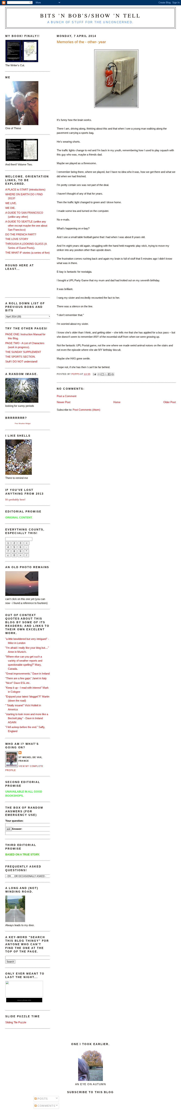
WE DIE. (10, 207)
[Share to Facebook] (109, 374)
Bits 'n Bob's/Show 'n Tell (90, 15)
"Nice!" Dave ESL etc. (17, 682)
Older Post (169, 402)
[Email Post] (94, 374)
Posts (42, 1098)
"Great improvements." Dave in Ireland (27, 673)
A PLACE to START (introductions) (25, 189)
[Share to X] (106, 374)
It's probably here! (15, 499)
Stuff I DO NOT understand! (21, 361)
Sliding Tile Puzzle (15, 1022)
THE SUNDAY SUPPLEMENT (23, 351)
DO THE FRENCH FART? (20, 234)
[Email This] (99, 374)
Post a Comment (66, 396)
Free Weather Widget (23, 423)
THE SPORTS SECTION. (20, 356)
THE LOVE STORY (16, 238)
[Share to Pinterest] (112, 374)
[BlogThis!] (102, 374)
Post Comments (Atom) (86, 409)
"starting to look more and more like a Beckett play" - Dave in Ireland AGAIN (26, 718)
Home (116, 402)
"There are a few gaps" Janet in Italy (26, 678)
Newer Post (63, 402)
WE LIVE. (11, 203)
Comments (46, 1105)
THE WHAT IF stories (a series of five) (27, 252)
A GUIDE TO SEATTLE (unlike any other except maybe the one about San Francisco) (26, 225)
